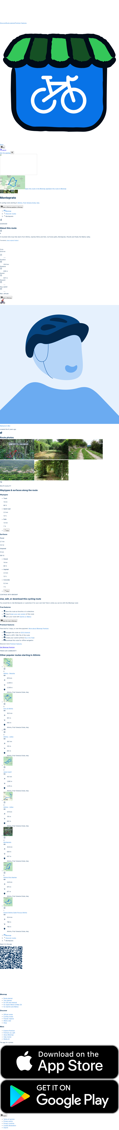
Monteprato (7, 842)
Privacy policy (8, 1121)
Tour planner (7, 1000)
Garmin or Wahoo (25, 617)
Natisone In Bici (5, 426)
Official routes (8, 1014)
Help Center (7, 1037)
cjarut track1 (7, 772)
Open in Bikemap (7, 298)
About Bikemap (8, 1035)
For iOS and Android (10, 1002)
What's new (7, 1021)
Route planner (10, 23)
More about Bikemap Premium (39, 628)
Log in (4, 150)
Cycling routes (8, 1016)
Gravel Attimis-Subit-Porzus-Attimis (15, 912)
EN (3, 147)
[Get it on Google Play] (59, 1096)
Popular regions (8, 1018)
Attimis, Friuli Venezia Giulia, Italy (28, 203)
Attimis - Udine (8, 737)
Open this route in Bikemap (10, 621)
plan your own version (18, 614)
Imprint (5, 1127)
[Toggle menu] (12, 152)
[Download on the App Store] (59, 1062)
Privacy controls (8, 1123)
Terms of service (8, 1119)
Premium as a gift (9, 1033)
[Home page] (59, 11)
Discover (3, 23)
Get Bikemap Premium (7, 647)
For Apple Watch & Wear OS (12, 1004)
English (5, 1115)
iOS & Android (25, 632)
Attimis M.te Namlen (10, 877)
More (7, 530)
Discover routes (11, 214)
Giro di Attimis (8, 708)
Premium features (21, 23)
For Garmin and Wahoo (11, 1007)
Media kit (6, 1039)
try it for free (29, 638)
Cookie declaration (9, 1125)
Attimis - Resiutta (9, 673)
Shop (5, 1023)
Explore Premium (9, 1030)
